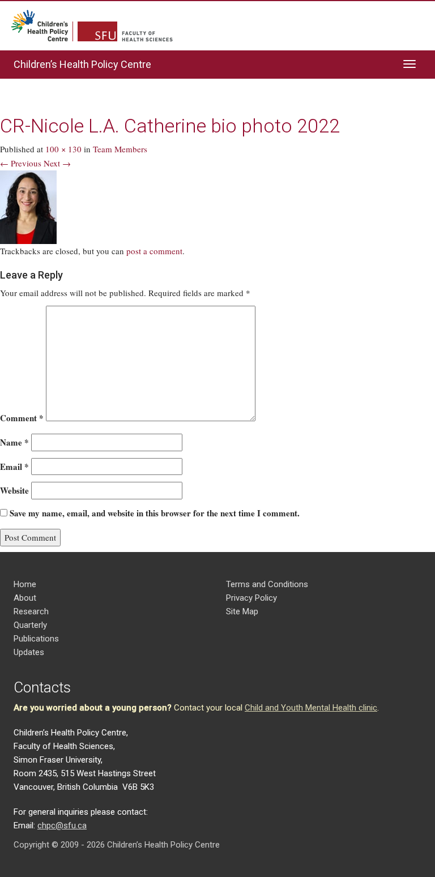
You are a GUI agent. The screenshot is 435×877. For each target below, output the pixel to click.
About (25, 598)
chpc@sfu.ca (62, 825)
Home (25, 584)
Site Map (242, 611)
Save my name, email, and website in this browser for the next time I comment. (155, 513)
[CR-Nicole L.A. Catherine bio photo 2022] (28, 205)
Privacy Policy (251, 598)
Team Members (120, 149)
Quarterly (30, 625)
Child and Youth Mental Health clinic (311, 708)
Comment (22, 418)
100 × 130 (63, 149)
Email (14, 466)
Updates (29, 652)
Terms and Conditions (267, 584)
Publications (36, 639)
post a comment (154, 250)
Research (31, 611)
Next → (57, 163)
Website (14, 490)
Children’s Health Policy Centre (82, 64)
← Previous (20, 163)
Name (14, 442)
